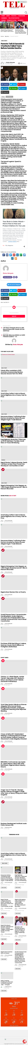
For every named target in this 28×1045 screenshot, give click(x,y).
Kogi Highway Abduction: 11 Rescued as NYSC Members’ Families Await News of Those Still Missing (13, 441)
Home (3, 16)
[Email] (12, 258)
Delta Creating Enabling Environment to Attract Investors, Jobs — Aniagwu (7, 982)
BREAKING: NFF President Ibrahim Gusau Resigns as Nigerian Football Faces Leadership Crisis (20, 930)
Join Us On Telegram (14, 284)
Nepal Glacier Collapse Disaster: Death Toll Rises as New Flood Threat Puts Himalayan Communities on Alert (14, 464)
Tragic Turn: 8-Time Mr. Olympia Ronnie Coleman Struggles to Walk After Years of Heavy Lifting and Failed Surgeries (14, 792)
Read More (4, 863)
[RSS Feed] (15, 258)
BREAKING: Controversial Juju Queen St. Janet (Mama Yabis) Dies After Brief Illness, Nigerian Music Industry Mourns (13, 764)
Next (27, 28)
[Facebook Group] (7, 255)
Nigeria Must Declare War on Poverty (13, 592)
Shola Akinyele (8, 273)
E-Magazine (21, 16)
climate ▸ (14, 1025)
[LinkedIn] (17, 255)
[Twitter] (10, 255)
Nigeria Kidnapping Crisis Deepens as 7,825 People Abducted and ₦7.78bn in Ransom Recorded (14, 487)
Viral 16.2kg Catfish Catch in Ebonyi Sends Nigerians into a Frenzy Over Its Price (7, 30)
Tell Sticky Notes (13, 18)
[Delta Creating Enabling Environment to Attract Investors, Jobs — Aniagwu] (7, 975)
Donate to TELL (11, 20)
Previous (0, 28)
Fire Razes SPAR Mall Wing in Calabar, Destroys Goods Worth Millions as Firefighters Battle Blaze (13, 645)
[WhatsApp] (21, 255)
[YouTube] (14, 255)
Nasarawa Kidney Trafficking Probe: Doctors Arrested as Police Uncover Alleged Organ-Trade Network (20, 31)
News (8, 16)
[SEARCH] (26, 13)
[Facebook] (3, 255)
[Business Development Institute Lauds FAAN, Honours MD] (14, 811)
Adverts (20, 20)
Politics (13, 16)
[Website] (16, 277)
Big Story (4, 368)
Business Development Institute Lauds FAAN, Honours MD (14, 824)
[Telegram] (24, 255)
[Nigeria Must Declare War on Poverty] (14, 582)
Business (4, 18)
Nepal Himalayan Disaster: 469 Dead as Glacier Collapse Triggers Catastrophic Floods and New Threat (7, 929)
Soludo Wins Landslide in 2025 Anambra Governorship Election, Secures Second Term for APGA (12, 372)
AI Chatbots (5, 302)
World (3, 20)
